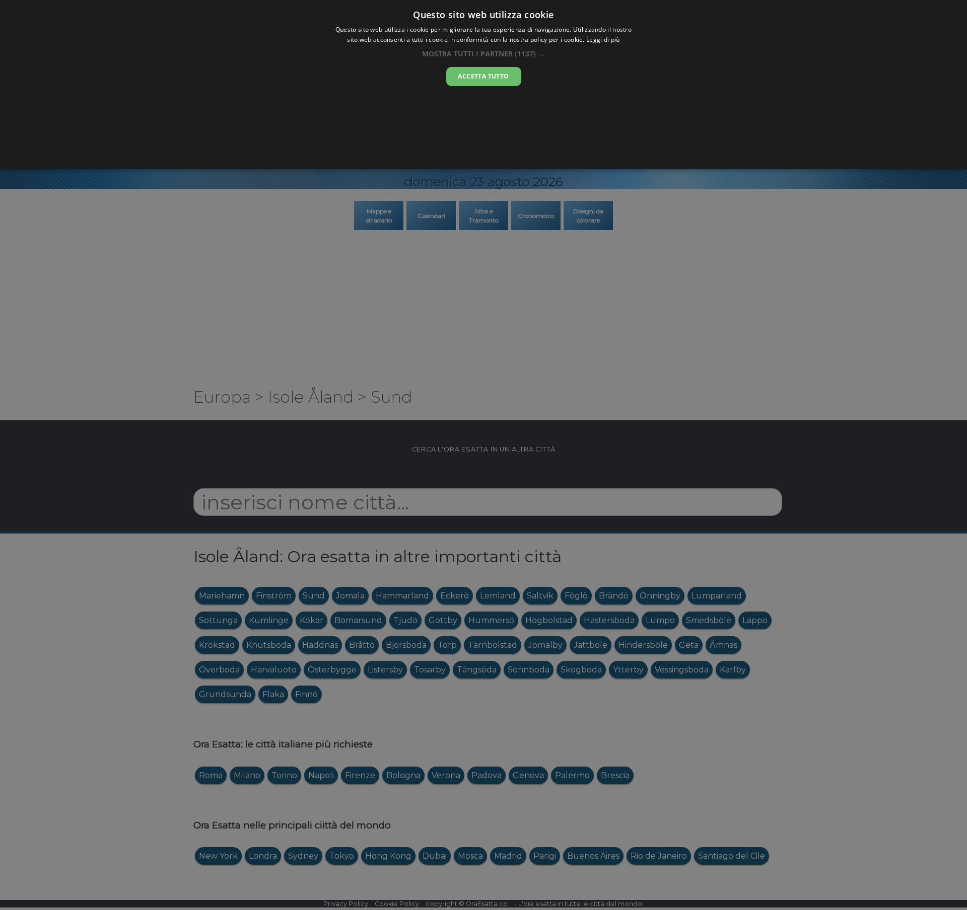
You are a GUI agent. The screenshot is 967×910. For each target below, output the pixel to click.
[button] (483, 53)
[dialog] (483, 84)
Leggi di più (603, 39)
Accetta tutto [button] (483, 76)
